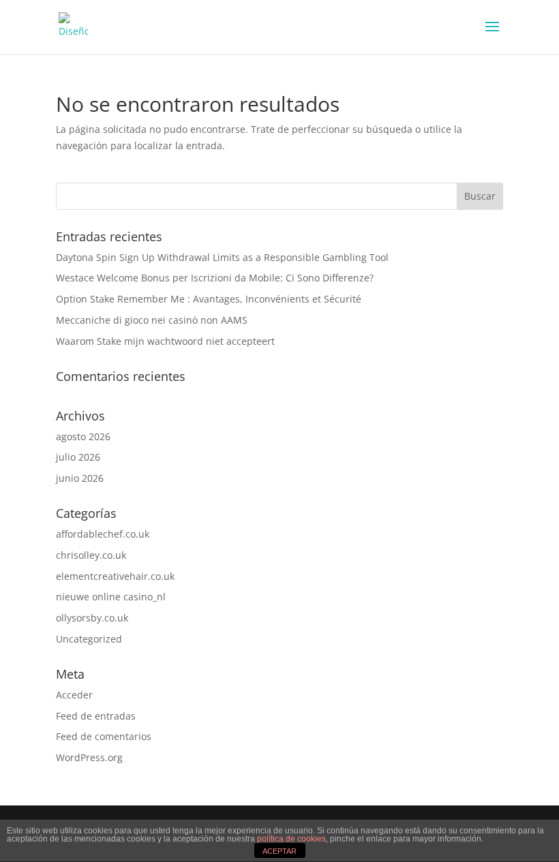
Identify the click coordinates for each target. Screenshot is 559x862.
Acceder (74, 694)
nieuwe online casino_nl (111, 596)
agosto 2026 (83, 436)
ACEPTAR (279, 851)
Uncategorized (89, 638)
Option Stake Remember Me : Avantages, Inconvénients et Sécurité (208, 298)
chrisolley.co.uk (91, 555)
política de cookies (291, 839)
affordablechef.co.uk (102, 533)
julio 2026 (78, 456)
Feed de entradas (96, 715)
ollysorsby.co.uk (92, 617)
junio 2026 (80, 478)
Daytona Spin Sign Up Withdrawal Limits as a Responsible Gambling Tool (222, 257)
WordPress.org (89, 757)
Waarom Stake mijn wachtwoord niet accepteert (165, 341)
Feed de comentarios (103, 736)
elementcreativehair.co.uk (115, 576)
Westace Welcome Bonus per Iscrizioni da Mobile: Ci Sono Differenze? (215, 277)
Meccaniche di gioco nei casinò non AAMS (151, 319)
